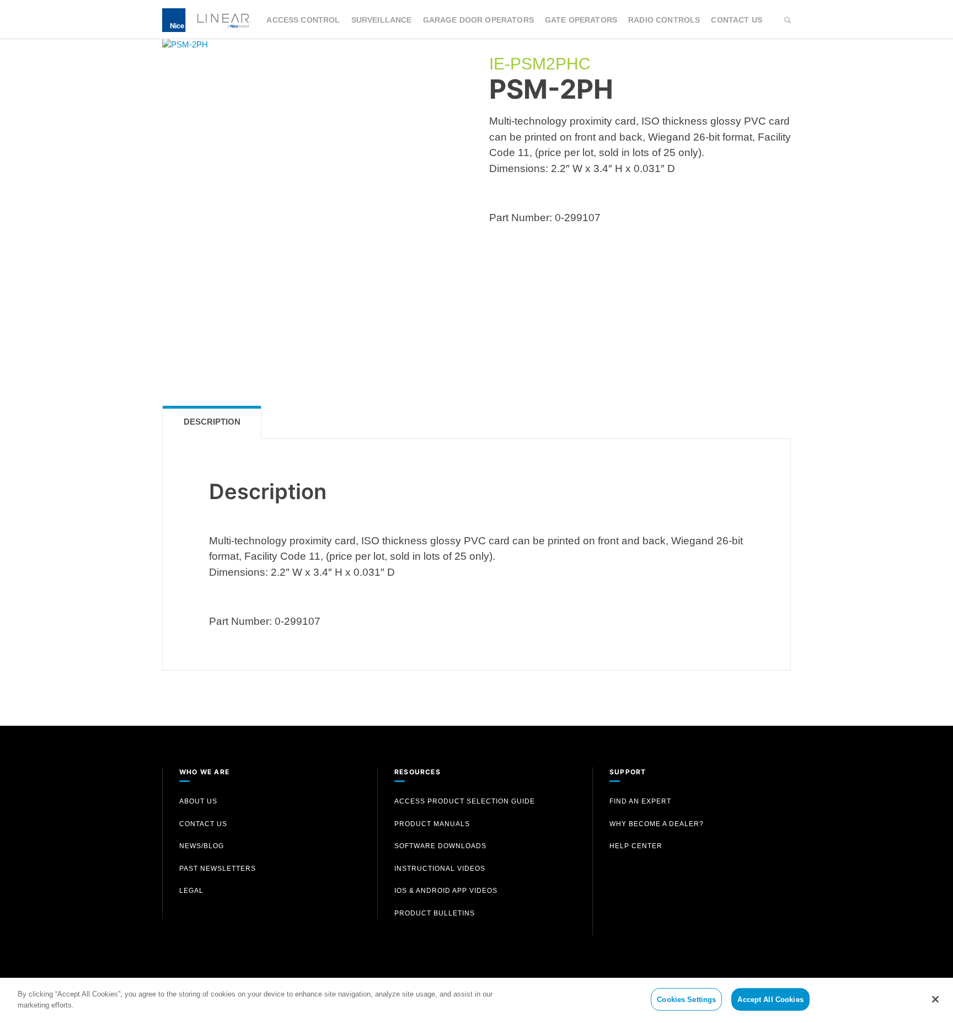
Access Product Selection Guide (464, 801)
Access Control (303, 19)
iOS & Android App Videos (445, 891)
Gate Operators (581, 19)
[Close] (935, 999)
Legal (191, 891)
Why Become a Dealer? (656, 824)
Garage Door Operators (478, 19)
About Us (198, 801)
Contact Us (736, 19)
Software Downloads (440, 846)
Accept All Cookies (770, 999)
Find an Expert (640, 801)
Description (212, 421)
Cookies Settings (686, 999)
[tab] (211, 422)
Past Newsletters (217, 868)
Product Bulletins (434, 913)
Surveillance (381, 19)
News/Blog (201, 846)
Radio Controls (664, 19)
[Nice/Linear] (206, 19)
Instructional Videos (439, 868)
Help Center (635, 846)
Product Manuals (432, 824)
